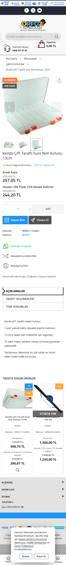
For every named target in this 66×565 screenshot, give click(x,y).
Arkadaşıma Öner (19, 265)
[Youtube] (39, 10)
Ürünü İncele (17, 470)
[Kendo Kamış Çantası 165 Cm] (48, 398)
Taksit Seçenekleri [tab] (20, 299)
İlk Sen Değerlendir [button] (45, 165)
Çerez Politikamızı (24, 546)
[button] (9, 107)
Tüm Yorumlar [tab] (17, 306)
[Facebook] (26, 10)
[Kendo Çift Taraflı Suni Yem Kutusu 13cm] (33, 105)
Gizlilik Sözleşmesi (36, 542)
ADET (48, 209)
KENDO (25, 235)
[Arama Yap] (57, 36)
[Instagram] (33, 10)
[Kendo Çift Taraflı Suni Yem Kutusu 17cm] (17, 398)
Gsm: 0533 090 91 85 (13, 507)
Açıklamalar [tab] (15, 291)
